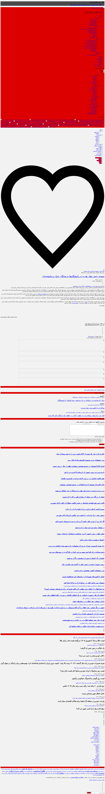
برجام (57, 769)
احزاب (100, 63)
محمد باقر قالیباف (92, 773)
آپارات (100, 161)
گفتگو (94, 93)
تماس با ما (93, 103)
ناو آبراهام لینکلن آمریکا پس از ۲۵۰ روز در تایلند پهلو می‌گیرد (73, 125)
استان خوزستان (92, 23)
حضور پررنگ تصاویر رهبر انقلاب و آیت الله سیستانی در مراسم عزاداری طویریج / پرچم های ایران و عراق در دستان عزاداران (60, 608)
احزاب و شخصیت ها (97, 271)
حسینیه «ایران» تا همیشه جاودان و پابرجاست (88, 614)
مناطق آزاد (99, 65)
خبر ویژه (34, 769)
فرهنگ (97, 53)
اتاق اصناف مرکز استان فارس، (98, 769)
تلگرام (100, 159)
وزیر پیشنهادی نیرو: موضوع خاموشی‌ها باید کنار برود (86, 460)
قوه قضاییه (99, 59)
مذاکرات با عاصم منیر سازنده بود (40, 127)
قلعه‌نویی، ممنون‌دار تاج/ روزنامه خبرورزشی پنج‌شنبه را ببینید (90, 119)
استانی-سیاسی (74, 769)
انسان (103, 389)
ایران (60, 769)
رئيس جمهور (7, 769)
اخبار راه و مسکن (92, 41)
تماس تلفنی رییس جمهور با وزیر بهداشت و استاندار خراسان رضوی (80, 534)
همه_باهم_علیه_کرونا (52, 773)
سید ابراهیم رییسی (69, 771)
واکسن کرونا (43, 773)
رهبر (98, 754)
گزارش (94, 92)
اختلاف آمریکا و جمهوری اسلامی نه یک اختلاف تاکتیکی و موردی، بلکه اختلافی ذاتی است (73, 595)
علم (85, 389)
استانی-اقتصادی (82, 769)
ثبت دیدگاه (102, 444)
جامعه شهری (93, 33)
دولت (100, 57)
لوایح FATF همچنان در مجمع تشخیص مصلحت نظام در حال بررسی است (78, 466)
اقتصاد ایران (93, 49)
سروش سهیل (91, 336)
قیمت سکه (93, 108)
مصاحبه (94, 95)
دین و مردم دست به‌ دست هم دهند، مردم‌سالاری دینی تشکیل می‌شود (79, 491)
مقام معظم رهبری (67, 773)
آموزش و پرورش (92, 27)
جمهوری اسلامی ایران (41, 769)
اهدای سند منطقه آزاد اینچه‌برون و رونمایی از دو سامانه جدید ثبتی (62, 121)
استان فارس (93, 19)
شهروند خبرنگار (98, 145)
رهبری (94, 389)
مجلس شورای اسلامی (16, 771)
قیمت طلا (93, 111)
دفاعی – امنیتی (98, 64)
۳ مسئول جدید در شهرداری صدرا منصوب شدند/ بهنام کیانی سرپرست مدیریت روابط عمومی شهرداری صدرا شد (37, 122)
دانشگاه (94, 35)
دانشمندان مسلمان (41, 294)
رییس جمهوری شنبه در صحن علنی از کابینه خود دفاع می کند (83, 564)
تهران (48, 769)
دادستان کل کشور (26, 769)
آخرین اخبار (96, 744)
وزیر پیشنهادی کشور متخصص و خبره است (89, 570)
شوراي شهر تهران (48, 771)
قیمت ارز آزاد (93, 107)
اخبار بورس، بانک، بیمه (90, 40)
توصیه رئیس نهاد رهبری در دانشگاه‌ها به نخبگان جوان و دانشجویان (73, 276)
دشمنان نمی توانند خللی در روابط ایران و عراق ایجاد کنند (84, 583)
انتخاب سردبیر (92, 89)
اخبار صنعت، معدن (91, 44)
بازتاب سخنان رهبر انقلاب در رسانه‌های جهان (88, 601)
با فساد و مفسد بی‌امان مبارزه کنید (92, 540)
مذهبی (94, 81)
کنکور (85, 303)
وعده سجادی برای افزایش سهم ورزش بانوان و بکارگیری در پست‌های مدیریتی (76, 552)
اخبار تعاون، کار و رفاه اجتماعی (88, 29)
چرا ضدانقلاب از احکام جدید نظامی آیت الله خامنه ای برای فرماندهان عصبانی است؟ (74, 589)
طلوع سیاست (89, 389)
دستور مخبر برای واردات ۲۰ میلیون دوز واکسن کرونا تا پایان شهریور (80, 515)
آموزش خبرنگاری (94, 742)
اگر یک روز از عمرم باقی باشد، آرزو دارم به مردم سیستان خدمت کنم (79, 521)
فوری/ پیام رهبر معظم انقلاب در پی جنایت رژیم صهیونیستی (83, 620)
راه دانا (2, 769)
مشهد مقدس (75, 303)
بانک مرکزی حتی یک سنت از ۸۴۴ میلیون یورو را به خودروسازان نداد (80, 454)
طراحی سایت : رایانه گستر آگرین (96, 780)
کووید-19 (94, 774)
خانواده (94, 34)
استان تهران (93, 21)
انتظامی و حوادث (92, 30)
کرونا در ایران (7, 773)
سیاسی (100, 56)
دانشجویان (98, 389)
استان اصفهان (92, 25)
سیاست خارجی (98, 61)
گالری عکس (93, 100)
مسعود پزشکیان (75, 773)
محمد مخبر (87, 773)
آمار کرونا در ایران (91, 114)
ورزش (97, 52)
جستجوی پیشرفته (91, 112)
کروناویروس (99, 775)
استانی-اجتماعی (90, 769)
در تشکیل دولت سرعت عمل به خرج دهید (89, 528)
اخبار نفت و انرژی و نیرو (90, 48)
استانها (97, 18)
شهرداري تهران (57, 771)
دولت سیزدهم (14, 769)
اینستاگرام (99, 160)
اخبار (100, 16)
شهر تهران (63, 771)
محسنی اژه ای (99, 773)
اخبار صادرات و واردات (90, 42)
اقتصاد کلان (93, 50)
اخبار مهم (93, 86)
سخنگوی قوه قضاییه (91, 771)
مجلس (100, 60)
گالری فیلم (93, 99)
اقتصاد (97, 38)
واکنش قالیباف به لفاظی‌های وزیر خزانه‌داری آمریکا (30, 124)
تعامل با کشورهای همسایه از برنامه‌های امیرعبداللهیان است (83, 577)
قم (32, 771)
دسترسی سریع (95, 96)
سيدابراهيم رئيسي (79, 771)
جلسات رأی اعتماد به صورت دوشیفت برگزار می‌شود (85, 558)
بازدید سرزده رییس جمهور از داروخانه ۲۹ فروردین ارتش (84, 472)
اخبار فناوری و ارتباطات (90, 46)
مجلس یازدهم (5, 771)
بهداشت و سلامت (92, 31)
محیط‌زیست (93, 37)
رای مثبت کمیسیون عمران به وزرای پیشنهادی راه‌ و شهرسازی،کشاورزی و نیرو (76, 546)
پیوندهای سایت (92, 104)
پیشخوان (94, 91)
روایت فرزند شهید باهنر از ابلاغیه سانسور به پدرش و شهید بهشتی (30, 121)
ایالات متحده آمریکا (65, 769)
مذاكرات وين (82, 773)
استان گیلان (93, 22)
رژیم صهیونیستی (101, 771)
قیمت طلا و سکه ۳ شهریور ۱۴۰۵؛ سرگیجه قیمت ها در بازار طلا (15, 127)
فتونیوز (100, 147)
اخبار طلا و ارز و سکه (91, 45)
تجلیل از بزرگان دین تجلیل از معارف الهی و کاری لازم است (83, 497)
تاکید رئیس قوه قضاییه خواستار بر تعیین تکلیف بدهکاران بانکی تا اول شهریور (77, 503)
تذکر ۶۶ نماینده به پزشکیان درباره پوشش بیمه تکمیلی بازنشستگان (42, 125)
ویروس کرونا (17, 773)
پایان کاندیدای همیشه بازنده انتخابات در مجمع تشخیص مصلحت (82, 485)
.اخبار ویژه (93, 88)
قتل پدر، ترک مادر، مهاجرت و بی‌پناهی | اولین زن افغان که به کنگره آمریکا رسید (76, 415)
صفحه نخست (98, 157)
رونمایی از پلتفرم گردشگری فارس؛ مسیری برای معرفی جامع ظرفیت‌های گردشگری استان (52, 119)
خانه (101, 15)
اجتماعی (97, 26)
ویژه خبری (96, 85)
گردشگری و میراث (91, 54)
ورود (100, 163)
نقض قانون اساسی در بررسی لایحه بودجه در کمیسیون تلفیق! (82, 478)
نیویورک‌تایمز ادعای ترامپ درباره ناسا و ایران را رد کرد (84, 509)
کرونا (13, 773)
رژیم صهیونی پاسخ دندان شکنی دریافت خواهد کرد (86, 626)
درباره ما (94, 101)
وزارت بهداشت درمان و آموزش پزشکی (31, 773)
